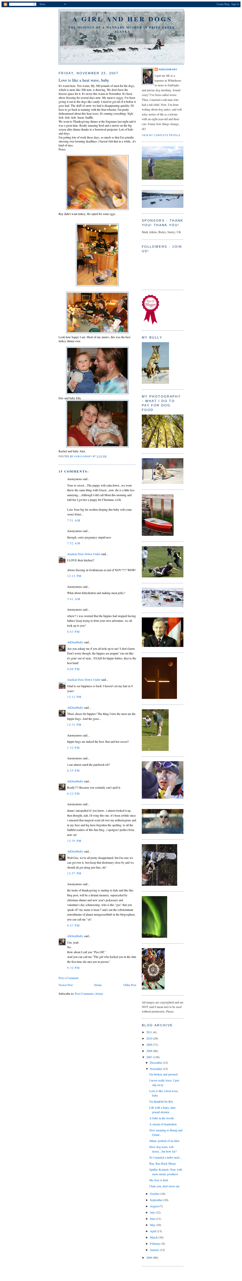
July (153, 1212)
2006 (149, 1257)
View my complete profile (161, 135)
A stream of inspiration (163, 1124)
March (154, 1237)
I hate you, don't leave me (164, 1186)
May (153, 1225)
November (156, 1069)
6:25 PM (73, 770)
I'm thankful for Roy (161, 1101)
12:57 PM (74, 873)
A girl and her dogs (122, 19)
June (153, 1219)
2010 (149, 1038)
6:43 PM (73, 632)
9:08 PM (73, 669)
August (154, 1206)
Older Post (129, 985)
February (155, 1243)
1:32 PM (73, 748)
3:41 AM (73, 599)
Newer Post (66, 985)
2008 (149, 1051)
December (156, 1062)
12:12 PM (74, 576)
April (153, 1231)
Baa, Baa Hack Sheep (162, 1163)
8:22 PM (73, 793)
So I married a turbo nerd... (165, 1157)
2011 (149, 1032)
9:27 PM (73, 925)
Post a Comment (68, 978)
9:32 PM (73, 968)
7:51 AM (73, 520)
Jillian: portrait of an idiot (164, 1141)
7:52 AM (73, 543)
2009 (149, 1045)
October (155, 1194)
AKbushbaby (75, 642)
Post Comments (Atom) (89, 994)
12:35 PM (74, 841)
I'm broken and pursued (163, 1074)
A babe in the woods (161, 1118)
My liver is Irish (158, 1180)
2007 (149, 1057)
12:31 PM (74, 724)
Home (98, 985)
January (155, 1250)
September (156, 1200)
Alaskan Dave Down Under (83, 554)
